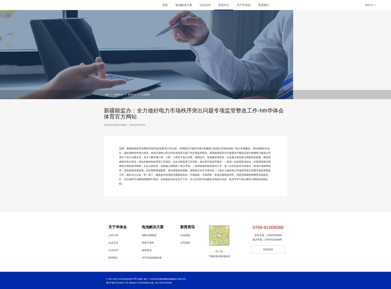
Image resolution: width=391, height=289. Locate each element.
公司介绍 (113, 235)
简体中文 (369, 5)
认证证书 (205, 5)
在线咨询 (268, 249)
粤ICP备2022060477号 (117, 283)
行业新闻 (145, 94)
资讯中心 (223, 5)
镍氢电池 (147, 250)
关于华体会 (244, 5)
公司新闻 (185, 242)
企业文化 (113, 242)
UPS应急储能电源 (152, 257)
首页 (165, 5)
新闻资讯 (187, 227)
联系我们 (263, 5)
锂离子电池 (148, 242)
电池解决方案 (183, 5)
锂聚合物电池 (149, 235)
